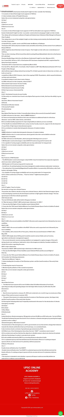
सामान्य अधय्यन (30, 4)
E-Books (23, 4)
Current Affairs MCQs (40, 4)
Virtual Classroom (51, 7)
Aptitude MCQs (41, 7)
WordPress (34, 416)
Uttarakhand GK (51, 4)
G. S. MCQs (32, 7)
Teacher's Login (15, 4)
